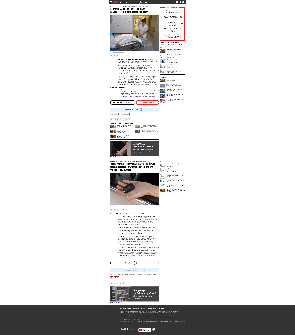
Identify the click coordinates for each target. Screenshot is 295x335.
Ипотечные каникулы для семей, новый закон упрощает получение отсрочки (172, 30)
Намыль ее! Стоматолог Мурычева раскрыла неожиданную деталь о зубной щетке (175, 165)
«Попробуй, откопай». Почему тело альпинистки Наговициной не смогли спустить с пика (175, 61)
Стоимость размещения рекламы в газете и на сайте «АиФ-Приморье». (148, 306)
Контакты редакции (125, 306)
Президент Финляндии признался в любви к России (175, 90)
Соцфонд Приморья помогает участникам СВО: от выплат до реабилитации (172, 36)
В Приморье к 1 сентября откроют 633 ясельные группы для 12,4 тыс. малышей (172, 18)
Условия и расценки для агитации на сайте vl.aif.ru (132, 308)
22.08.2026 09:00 (114, 161)
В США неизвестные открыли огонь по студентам (174, 100)
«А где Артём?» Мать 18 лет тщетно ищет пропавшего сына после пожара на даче (175, 71)
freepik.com (113, 205)
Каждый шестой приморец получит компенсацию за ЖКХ (172, 11)
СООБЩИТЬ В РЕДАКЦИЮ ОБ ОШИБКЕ (155, 308)
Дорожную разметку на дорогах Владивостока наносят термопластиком (124, 136)
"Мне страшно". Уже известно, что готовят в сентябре (174, 80)
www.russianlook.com (118, 52)
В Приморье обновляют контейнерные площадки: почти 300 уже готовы (172, 24)
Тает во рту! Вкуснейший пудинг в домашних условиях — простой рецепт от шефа (175, 51)
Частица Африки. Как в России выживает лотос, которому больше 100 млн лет (175, 180)
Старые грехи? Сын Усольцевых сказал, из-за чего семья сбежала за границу (175, 46)
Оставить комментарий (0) (147, 102)
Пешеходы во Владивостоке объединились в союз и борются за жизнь (149, 126)
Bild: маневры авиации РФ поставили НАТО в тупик (175, 95)
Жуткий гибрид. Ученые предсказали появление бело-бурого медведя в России (176, 185)
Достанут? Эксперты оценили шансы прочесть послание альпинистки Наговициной (176, 66)
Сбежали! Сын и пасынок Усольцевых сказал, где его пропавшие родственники (176, 56)
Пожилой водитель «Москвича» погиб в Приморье (137, 96)
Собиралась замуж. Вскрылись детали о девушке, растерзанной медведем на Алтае (175, 170)
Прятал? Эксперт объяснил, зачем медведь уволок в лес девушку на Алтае (175, 175)
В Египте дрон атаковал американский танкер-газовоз (173, 85)
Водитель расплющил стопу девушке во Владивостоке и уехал (149, 131)
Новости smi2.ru (115, 156)
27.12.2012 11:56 (113, 6)
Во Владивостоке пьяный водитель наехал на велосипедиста (123, 131)
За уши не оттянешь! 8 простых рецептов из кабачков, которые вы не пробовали (176, 190)
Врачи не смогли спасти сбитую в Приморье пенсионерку (125, 126)
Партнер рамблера (133, 329)
